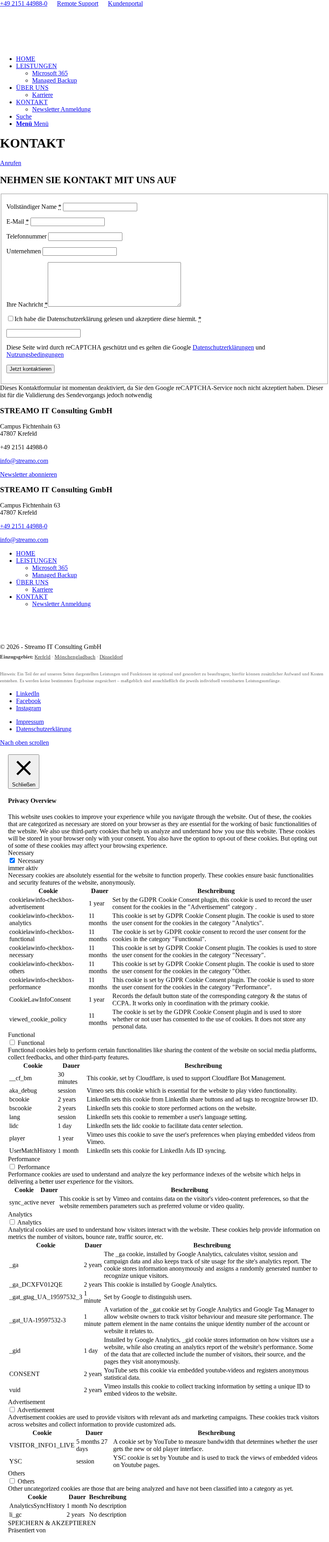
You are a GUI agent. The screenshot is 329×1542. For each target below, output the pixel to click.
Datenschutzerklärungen (223, 347)
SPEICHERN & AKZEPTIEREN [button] (52, 1523)
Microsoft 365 (50, 567)
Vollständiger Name (33, 206)
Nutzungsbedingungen (35, 354)
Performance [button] (24, 1159)
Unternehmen (23, 251)
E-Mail (17, 221)
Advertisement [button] (26, 1402)
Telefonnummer (26, 236)
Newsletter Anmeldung (61, 603)
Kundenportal (125, 3)
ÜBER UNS (32, 582)
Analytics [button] (20, 1214)
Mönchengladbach (75, 657)
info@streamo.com (24, 460)
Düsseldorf (111, 657)
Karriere (42, 589)
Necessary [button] (21, 852)
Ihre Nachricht (27, 304)
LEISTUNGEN (36, 560)
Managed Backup (54, 575)
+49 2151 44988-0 (23, 3)
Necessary (31, 860)
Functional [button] (21, 1034)
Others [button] (16, 1473)
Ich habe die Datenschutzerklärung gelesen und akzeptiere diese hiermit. (107, 318)
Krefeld (43, 657)
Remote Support (77, 3)
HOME (25, 553)
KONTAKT (32, 596)
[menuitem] (172, 59)
